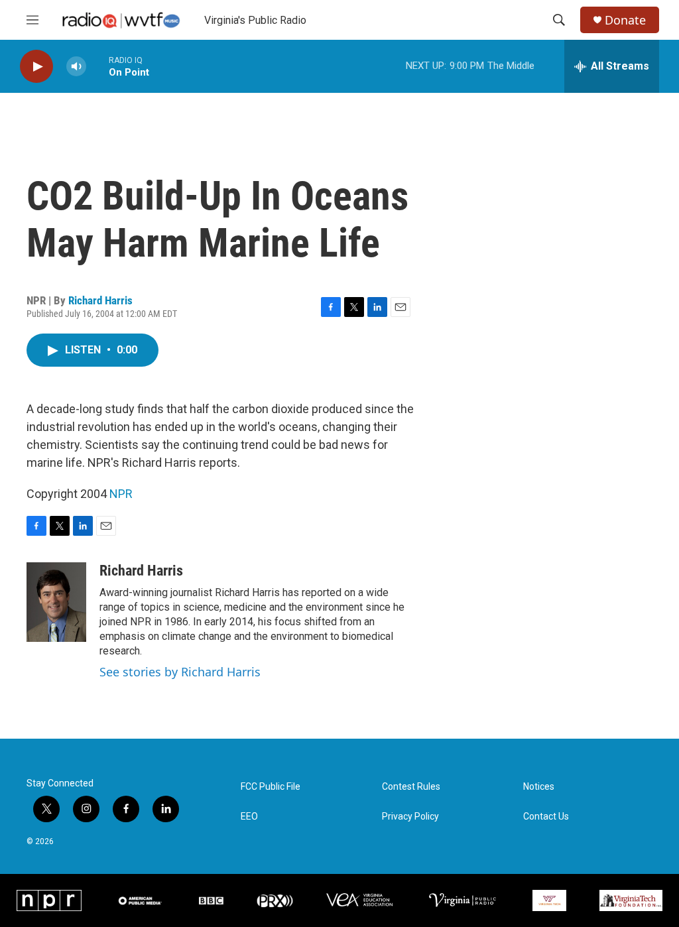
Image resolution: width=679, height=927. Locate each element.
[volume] (76, 67)
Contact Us (546, 817)
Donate (625, 20)
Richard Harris (100, 300)
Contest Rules (411, 787)
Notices (538, 787)
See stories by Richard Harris (180, 672)
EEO (249, 817)
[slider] (97, 66)
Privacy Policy (410, 817)
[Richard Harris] (56, 602)
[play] (36, 66)
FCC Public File (270, 787)
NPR (121, 494)
